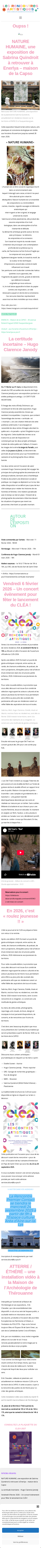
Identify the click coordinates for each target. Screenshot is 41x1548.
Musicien (13, 1079)
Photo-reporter (29, 1067)
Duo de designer (10, 1075)
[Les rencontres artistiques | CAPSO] (20, 12)
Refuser (20, 1536)
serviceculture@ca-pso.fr (11, 1182)
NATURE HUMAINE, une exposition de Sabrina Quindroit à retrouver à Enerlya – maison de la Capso (19, 1481)
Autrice (19, 1063)
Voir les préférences (20, 1542)
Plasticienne (8, 1086)
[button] (38, 1506)
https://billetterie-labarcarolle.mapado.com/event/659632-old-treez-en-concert (20, 898)
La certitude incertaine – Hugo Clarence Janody (19, 1490)
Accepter (20, 1530)
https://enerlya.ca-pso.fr (10, 332)
